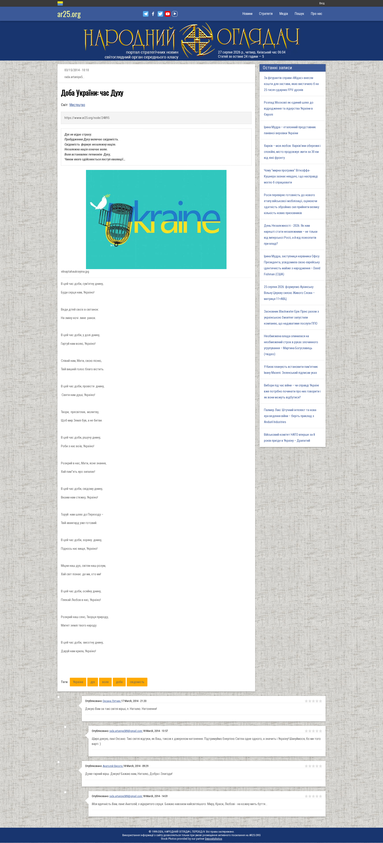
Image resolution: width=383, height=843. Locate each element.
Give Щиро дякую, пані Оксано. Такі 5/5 (320, 731)
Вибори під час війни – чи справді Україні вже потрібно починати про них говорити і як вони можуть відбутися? (292, 391)
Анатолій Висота (113, 766)
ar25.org (69, 13)
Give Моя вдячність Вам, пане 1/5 (306, 796)
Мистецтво (77, 105)
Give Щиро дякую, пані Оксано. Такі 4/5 (317, 731)
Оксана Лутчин (112, 701)
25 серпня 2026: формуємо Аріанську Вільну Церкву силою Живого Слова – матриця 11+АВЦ (289, 293)
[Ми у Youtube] (167, 14)
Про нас (316, 14)
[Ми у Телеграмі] (146, 14)
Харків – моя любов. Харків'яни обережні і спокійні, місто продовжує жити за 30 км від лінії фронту (292, 152)
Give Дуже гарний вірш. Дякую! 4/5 (317, 766)
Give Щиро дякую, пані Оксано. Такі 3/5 (313, 731)
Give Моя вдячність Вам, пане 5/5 (320, 796)
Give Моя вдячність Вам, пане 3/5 (313, 796)
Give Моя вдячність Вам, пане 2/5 (310, 796)
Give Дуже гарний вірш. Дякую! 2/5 (310, 766)
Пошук (299, 14)
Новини (247, 14)
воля (105, 682)
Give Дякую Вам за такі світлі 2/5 (310, 701)
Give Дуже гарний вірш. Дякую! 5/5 (320, 766)
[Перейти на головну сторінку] (191, 41)
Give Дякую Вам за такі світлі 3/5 (313, 701)
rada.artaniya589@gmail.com (125, 731)
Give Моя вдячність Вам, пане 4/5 (317, 796)
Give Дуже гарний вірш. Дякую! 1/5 (306, 766)
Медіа (283, 14)
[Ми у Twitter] (160, 14)
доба (119, 682)
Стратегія (266, 14)
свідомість (137, 682)
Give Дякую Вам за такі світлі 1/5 (306, 701)
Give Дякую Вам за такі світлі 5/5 (320, 701)
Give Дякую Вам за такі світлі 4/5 (317, 701)
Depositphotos (213, 838)
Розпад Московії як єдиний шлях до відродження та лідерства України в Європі (288, 108)
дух (92, 682)
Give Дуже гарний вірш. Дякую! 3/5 (313, 766)
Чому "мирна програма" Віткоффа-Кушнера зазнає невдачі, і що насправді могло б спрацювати (291, 176)
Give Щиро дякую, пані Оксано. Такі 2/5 (310, 731)
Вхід (321, 3)
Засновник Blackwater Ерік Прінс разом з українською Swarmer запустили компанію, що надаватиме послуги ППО (291, 317)
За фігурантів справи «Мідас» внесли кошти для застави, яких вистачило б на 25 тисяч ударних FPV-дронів (291, 84)
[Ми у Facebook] (153, 14)
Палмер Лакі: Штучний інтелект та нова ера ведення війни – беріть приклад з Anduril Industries (290, 416)
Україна (78, 682)
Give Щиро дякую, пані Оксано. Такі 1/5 (306, 731)
